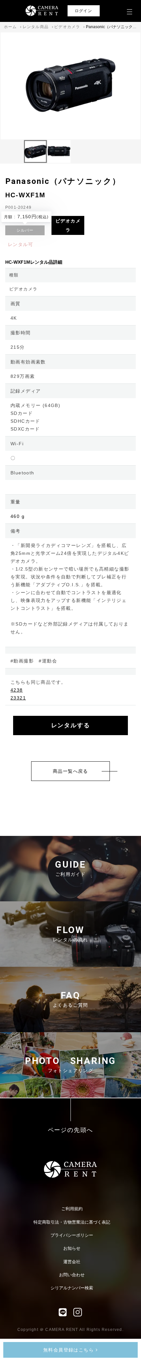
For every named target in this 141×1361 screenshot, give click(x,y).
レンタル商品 (36, 27)
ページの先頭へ (70, 1130)
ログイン (83, 11)
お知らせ (71, 1248)
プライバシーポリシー (71, 1235)
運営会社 (71, 1261)
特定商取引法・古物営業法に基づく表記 (71, 1222)
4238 (16, 690)
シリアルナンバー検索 (71, 1287)
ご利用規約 (72, 1208)
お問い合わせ (72, 1274)
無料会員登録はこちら (69, 1349)
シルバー (25, 230)
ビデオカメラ (67, 27)
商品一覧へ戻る (70, 771)
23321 (18, 697)
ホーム (10, 27)
